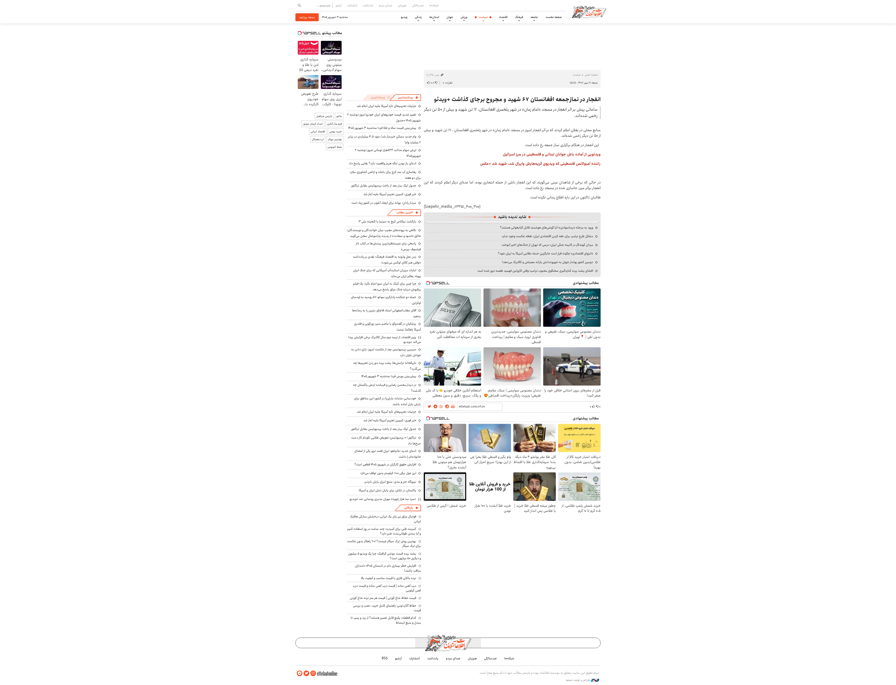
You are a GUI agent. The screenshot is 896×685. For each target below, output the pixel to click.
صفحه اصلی (591, 75)
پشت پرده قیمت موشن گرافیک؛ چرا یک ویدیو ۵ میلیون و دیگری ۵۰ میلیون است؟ (384, 556)
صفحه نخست (554, 17)
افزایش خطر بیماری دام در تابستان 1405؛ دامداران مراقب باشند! (388, 568)
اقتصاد (503, 17)
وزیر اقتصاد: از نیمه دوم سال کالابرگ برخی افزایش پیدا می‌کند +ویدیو (384, 339)
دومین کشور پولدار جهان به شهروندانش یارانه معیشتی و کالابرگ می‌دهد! (547, 262)
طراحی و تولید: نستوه (578, 680)
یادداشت (368, 5)
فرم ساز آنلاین (334, 124)
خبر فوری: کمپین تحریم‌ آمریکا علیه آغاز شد (389, 194)
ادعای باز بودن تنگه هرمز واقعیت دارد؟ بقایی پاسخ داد (382, 163)
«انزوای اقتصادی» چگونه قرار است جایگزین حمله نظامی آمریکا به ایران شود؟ (545, 253)
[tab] (408, 97)
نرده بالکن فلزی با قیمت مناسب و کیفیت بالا (388, 578)
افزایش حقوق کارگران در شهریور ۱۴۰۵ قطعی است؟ (385, 464)
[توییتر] (306, 673)
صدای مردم (385, 5)
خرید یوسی (335, 131)
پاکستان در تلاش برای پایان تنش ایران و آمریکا (387, 490)
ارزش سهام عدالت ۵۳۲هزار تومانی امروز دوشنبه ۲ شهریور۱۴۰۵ (388, 153)
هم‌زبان (402, 5)
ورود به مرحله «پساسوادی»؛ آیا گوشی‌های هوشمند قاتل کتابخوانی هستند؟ (546, 227)
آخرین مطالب (404, 212)
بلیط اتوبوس (334, 147)
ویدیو (404, 17)
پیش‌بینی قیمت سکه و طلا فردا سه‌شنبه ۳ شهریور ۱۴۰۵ (382, 127)
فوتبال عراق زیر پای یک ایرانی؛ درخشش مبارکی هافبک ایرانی (385, 519)
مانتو (339, 116)
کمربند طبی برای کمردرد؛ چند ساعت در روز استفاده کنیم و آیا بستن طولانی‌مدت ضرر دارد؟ (384, 531)
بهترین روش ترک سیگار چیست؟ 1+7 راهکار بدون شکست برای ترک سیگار (384, 543)
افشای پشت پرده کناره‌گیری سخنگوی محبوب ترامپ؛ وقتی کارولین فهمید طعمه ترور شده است (535, 270)
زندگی (418, 17)
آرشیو (339, 5)
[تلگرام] (299, 673)
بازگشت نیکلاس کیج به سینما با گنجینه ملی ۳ (387, 221)
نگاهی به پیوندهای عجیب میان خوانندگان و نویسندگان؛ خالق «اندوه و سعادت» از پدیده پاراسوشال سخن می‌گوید (384, 233)
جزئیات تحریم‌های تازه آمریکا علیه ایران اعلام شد (386, 106)
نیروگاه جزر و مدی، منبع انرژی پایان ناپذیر (390, 481)
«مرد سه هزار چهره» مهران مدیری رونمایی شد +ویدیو (383, 499)
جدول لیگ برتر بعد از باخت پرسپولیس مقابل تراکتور (383, 185)
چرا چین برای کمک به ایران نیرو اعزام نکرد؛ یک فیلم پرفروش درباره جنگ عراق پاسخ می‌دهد (387, 286)
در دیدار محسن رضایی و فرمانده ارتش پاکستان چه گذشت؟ (387, 387)
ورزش (464, 17)
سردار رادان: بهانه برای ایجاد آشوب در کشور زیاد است (383, 202)
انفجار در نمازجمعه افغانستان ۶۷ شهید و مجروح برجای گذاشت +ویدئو (517, 99)
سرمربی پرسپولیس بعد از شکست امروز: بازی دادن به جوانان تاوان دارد (386, 352)
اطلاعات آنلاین (588, 11)
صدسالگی (418, 5)
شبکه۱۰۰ (434, 5)
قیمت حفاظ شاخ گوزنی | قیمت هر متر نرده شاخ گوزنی (383, 598)
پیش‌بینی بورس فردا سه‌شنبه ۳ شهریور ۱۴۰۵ (388, 376)
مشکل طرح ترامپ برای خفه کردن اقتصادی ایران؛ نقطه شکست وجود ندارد (547, 236)
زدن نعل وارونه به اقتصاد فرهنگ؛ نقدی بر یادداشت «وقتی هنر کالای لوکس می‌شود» (387, 259)
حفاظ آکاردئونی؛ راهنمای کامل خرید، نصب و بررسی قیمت (387, 608)
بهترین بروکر (335, 139)
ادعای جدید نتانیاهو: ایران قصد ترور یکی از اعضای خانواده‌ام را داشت (387, 453)
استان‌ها (434, 17)
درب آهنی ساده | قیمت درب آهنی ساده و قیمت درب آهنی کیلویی (387, 588)
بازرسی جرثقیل (324, 116)
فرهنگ (519, 17)
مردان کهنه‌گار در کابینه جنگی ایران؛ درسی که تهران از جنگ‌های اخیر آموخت (547, 244)
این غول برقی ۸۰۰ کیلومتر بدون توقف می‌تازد (388, 473)
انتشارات (352, 5)
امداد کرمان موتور (313, 124)
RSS (385, 658)
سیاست (483, 17)
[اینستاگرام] (313, 673)
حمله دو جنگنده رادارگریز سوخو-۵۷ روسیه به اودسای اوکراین (386, 300)
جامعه (534, 17)
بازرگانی (408, 508)
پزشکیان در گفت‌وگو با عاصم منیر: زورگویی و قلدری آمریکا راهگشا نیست (387, 326)
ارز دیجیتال (318, 139)
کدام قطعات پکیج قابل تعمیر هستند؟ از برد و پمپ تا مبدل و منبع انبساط (386, 620)
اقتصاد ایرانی (318, 131)
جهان (450, 17)
